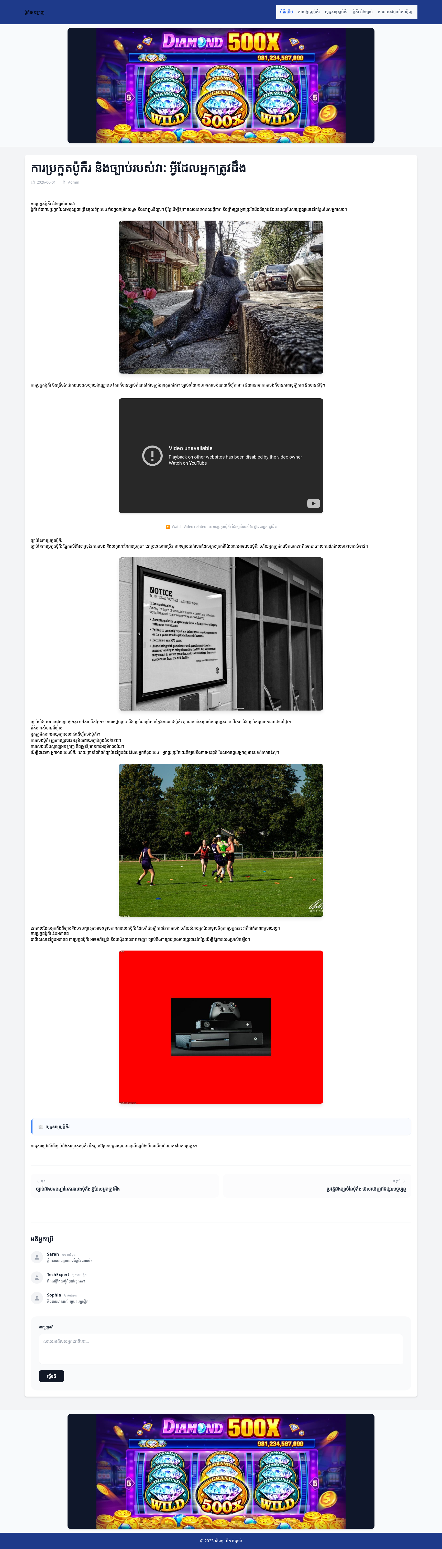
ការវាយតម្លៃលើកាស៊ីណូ (396, 12)
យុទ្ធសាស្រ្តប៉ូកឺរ (336, 12)
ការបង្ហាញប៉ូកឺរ (309, 12)
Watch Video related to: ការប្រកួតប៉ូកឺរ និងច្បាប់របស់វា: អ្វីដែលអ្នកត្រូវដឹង (221, 526)
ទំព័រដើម (286, 12)
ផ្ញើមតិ (51, 1376)
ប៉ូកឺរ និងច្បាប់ (363, 12)
